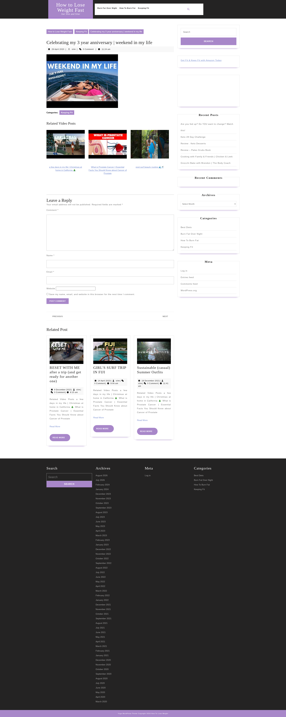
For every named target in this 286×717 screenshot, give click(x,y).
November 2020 (103, 664)
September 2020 (103, 674)
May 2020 (100, 692)
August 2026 (102, 475)
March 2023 (101, 535)
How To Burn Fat (127, 8)
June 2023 (101, 521)
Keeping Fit (143, 8)
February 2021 (103, 651)
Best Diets (186, 227)
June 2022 (101, 577)
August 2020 (102, 678)
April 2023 (100, 531)
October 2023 (102, 503)
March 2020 (101, 701)
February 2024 (103, 484)
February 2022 (103, 595)
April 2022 (100, 586)
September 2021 (103, 618)
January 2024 (102, 489)
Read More (55, 426)
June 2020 (101, 687)
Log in (184, 271)
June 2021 (101, 632)
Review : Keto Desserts (193, 143)
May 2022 (100, 581)
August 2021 (102, 623)
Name (50, 255)
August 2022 (102, 568)
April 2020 (100, 697)
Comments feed (189, 284)
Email (50, 272)
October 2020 (102, 669)
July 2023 (100, 517)
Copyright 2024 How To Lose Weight (153, 713)
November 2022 (103, 554)
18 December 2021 (151, 381)
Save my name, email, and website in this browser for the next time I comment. (92, 294)
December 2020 (103, 660)
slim (74, 49)
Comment (52, 210)
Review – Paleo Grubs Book (196, 150)
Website (50, 288)
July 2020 (100, 683)
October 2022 (102, 558)
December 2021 (103, 604)
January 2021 (102, 655)
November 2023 (103, 498)
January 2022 (102, 600)
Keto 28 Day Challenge (193, 137)
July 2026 (100, 480)
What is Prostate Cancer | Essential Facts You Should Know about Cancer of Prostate (108, 170)
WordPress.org (189, 290)
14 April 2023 (104, 381)
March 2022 (101, 591)
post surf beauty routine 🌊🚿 (150, 167)
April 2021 (100, 641)
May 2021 (100, 637)
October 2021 (102, 614)
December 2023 (103, 494)
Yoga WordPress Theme (127, 713)
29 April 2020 (58, 49)
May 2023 (100, 526)
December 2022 (103, 549)
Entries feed (187, 277)
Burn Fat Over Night (107, 8)
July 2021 (100, 628)
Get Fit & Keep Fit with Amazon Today (201, 60)
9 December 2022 (62, 390)
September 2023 (103, 508)
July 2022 (100, 572)
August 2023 (102, 512)
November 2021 (103, 609)
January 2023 (102, 544)
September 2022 (103, 563)
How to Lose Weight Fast (70, 7)
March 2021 (101, 646)
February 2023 (103, 540)
